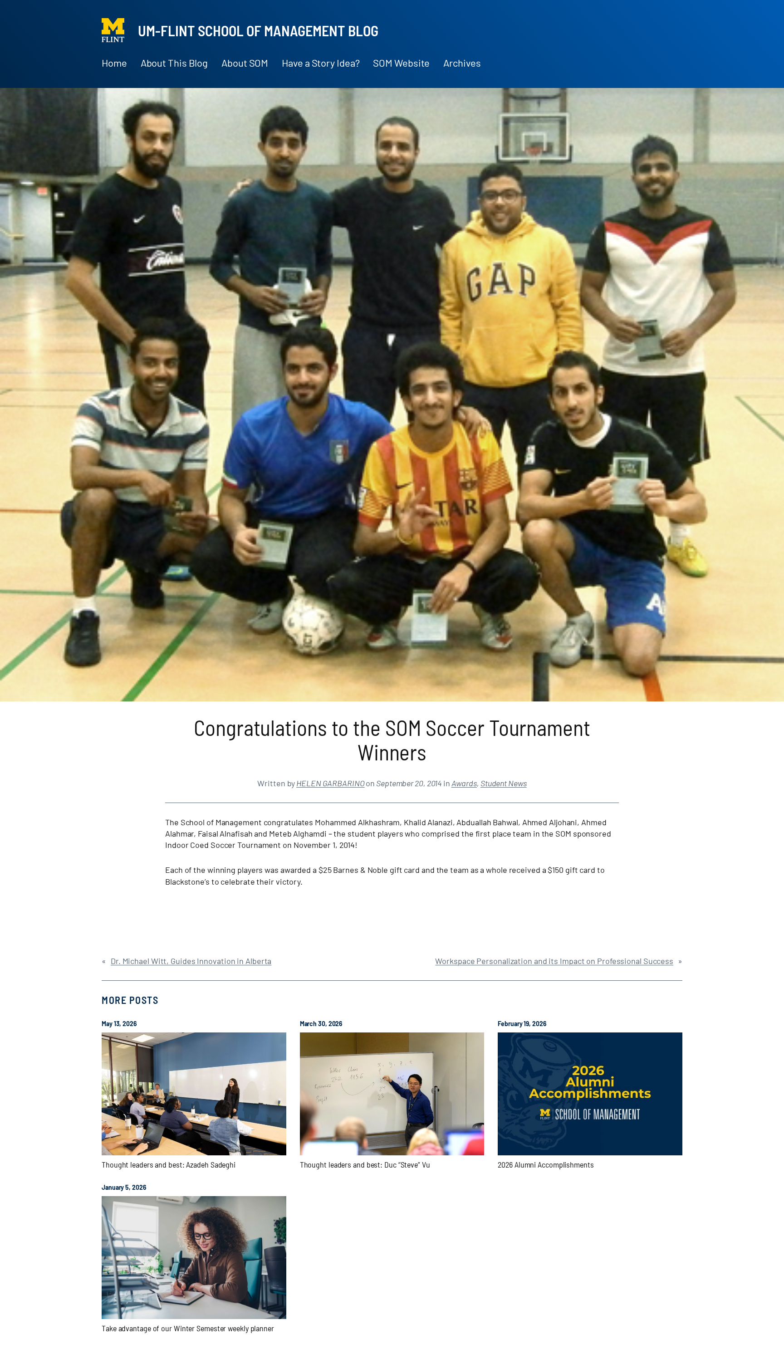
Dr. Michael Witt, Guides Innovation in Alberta (191, 961)
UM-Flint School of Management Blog (258, 30)
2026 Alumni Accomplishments (545, 1164)
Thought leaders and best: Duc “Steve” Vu (365, 1164)
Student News (503, 783)
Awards (464, 783)
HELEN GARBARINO (330, 783)
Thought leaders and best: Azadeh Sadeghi (168, 1164)
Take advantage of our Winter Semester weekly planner (188, 1328)
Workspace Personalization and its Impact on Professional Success (554, 961)
